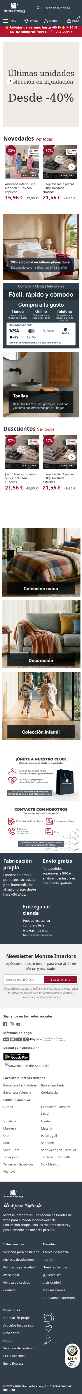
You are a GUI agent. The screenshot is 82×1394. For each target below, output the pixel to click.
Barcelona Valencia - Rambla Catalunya (18, 1096)
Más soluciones (54, 1290)
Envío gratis (57, 861)
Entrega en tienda (36, 909)
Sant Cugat (11, 1150)
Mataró (46, 1128)
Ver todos (45, 429)
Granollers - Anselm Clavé (55, 1110)
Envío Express (13, 1363)
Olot (6, 1135)
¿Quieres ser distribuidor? (52, 1279)
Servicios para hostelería (21, 1252)
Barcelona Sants (53, 1085)
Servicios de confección (20, 1348)
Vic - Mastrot (50, 1164)
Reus (6, 1143)
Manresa (9, 1128)
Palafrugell (49, 1135)
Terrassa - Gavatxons (18, 1164)
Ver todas (44, 139)
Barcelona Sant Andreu (20, 1085)
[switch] (72, 1363)
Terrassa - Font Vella (56, 1157)
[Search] (38, 8)
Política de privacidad (19, 1267)
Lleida (45, 1121)
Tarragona (10, 1157)
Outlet (7, 1341)
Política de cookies (16, 1282)
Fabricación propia (17, 864)
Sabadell (47, 1143)
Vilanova (9, 1171)
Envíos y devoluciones (19, 1260)
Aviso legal (11, 1275)
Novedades (11, 1333)
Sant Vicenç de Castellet (58, 1150)
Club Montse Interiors (59, 1298)
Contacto (9, 1290)
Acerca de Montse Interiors (56, 1256)
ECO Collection (14, 1356)
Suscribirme (60, 979)
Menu (12, 20)
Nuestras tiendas (55, 1267)
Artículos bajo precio (18, 1325)
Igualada (9, 1121)
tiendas (33, 21)
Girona (8, 1107)
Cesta (75, 20)
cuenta (53, 21)
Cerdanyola (49, 1092)
